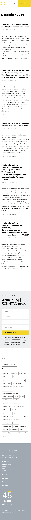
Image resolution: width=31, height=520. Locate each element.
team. (3, 468)
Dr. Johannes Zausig (20, 380)
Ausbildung (14, 373)
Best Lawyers (23, 373)
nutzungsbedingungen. (20, 510)
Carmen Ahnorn (7, 376)
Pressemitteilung (18, 413)
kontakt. (4, 470)
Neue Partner (7, 409)
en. (15, 3)
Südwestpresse (15, 429)
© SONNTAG (5, 515)
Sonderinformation (8, 419)
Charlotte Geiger (18, 376)
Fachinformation (17, 383)
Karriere (16, 399)
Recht (18, 416)
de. (12, 3)
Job (17, 396)
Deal (12, 380)
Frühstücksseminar (8, 386)
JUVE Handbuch (7, 399)
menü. (21, 3)
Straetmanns (23, 426)
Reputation (25, 416)
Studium (6, 429)
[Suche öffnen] (27, 3)
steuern (16, 426)
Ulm (22, 429)
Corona (5, 380)
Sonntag (17, 419)
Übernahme (6, 436)
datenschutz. (12, 510)
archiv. (11, 156)
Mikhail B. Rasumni (8, 406)
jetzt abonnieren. (11, 332)
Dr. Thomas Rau (7, 383)
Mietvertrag (17, 403)
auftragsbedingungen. (7, 512)
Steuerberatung (7, 426)
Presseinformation (8, 413)
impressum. (5, 510)
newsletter (15, 409)
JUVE (23, 396)
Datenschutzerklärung (16, 339)
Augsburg (6, 373)
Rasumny (6, 416)
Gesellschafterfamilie (19, 386)
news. (14, 156)
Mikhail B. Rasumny (20, 406)
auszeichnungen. (6, 464)
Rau (12, 416)
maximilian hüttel (7, 403)
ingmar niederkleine (8, 396)
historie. (4, 466)
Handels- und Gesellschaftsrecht (11, 393)
